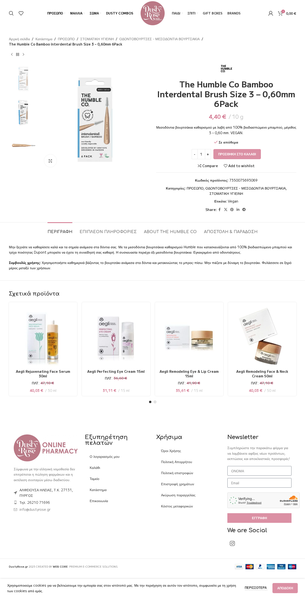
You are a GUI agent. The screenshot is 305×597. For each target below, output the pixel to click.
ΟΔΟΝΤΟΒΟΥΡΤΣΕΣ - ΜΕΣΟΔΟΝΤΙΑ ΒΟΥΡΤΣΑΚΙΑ (159, 38)
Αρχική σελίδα (19, 38)
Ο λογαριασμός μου (105, 456)
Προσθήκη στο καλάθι (237, 154)
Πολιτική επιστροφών (177, 472)
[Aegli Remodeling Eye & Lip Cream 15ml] (189, 336)
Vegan (233, 201)
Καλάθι (95, 467)
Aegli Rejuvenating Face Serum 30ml (43, 374)
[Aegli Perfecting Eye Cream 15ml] (116, 336)
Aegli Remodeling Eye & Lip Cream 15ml (189, 374)
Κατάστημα (43, 38)
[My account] (271, 13)
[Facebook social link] (220, 209)
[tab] (59, 229)
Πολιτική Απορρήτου (176, 461)
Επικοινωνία (99, 500)
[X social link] (226, 209)
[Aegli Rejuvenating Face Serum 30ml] (43, 336)
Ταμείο (94, 478)
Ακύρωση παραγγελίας (178, 494)
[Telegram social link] (244, 209)
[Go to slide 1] (150, 402)
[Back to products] (17, 55)
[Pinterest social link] (232, 209)
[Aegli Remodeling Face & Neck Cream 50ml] (262, 336)
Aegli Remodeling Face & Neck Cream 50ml (262, 374)
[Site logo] (153, 12)
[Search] (11, 13)
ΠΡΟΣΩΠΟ (66, 38)
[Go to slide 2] (155, 402)
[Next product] (23, 55)
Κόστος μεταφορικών (177, 506)
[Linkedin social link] (238, 209)
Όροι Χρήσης (171, 450)
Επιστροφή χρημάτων (177, 483)
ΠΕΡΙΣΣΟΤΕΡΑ (256, 587)
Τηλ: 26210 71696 (35, 502)
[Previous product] (12, 55)
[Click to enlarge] (50, 161)
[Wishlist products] (21, 13)
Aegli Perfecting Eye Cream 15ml (116, 371)
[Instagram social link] (232, 543)
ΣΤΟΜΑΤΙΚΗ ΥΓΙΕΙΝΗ (97, 38)
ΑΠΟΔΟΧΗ (285, 588)
